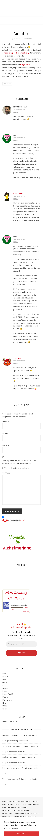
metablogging (19, 816)
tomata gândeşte (33, 813)
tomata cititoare (8, 801)
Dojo (4, 679)
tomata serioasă (33, 804)
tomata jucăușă (20, 804)
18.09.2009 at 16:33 (19, 239)
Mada (4, 691)
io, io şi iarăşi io (7, 816)
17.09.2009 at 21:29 (19, 138)
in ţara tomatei (7, 813)
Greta (4, 682)
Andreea (13, 603)
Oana (4, 706)
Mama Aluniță (7, 694)
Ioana (4, 685)
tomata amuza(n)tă (9, 807)
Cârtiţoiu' (18, 193)
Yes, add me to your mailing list (17, 468)
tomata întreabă (30, 816)
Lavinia (5, 688)
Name (5, 421)
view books (26, 611)
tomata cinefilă (20, 801)
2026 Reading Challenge (16, 595)
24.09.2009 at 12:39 (19, 361)
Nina (4, 703)
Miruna (5, 697)
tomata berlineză (20, 813)
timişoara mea (23, 810)
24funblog (7, 84)
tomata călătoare (32, 801)
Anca (4, 673)
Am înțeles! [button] (21, 834)
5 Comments (26, 38)
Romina (5, 709)
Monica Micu (7, 700)
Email (5, 433)
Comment (6, 473)
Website (5, 445)
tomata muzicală (8, 804)
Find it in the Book (9, 721)
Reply (15, 112)
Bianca (5, 676)
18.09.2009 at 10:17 (19, 196)
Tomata (17, 358)
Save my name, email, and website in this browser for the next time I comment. (19, 461)
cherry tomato (22, 807)
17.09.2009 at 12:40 (19, 109)
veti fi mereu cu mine (9, 810)
